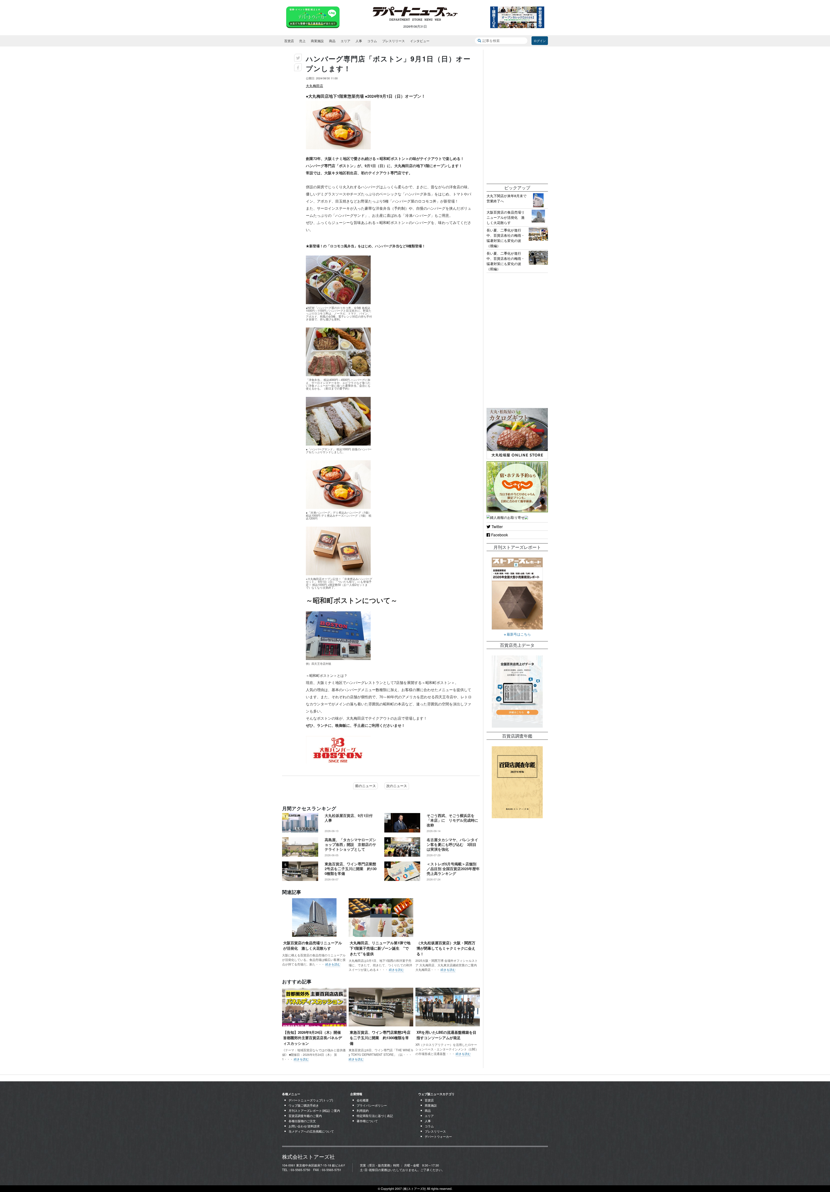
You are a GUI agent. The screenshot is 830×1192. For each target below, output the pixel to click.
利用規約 (363, 1110)
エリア (345, 40)
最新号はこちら (518, 634)
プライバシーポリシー (372, 1105)
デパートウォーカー (438, 1136)
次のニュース (396, 785)
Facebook (499, 534)
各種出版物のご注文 (302, 1121)
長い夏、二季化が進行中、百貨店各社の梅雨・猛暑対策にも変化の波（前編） (506, 261)
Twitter (496, 526)
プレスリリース (393, 40)
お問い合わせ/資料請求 (304, 1126)
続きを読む (332, 964)
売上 (302, 40)
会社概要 (363, 1100)
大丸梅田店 (314, 85)
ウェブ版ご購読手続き (304, 1105)
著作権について (367, 1121)
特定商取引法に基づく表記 (375, 1116)
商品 (332, 40)
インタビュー (419, 40)
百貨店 (289, 40)
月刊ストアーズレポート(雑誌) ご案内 (314, 1110)
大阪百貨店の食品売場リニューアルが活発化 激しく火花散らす (506, 217)
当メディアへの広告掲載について (311, 1131)
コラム (372, 40)
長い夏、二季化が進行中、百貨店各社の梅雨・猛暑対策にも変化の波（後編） (506, 238)
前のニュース (365, 785)
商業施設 (317, 40)
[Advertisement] (517, 114)
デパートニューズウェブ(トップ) (311, 1100)
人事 (359, 40)
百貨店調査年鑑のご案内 (305, 1116)
